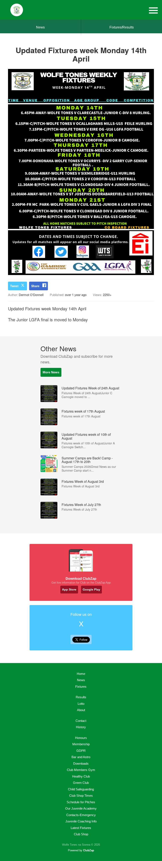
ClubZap (88, 850)
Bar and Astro (81, 757)
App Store (69, 589)
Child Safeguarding (81, 789)
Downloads (81, 763)
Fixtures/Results (121, 27)
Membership (81, 744)
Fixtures (80, 686)
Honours (81, 738)
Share (35, 286)
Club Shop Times (81, 795)
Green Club (81, 782)
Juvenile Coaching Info (81, 821)
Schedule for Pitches (81, 802)
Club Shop (81, 834)
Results (81, 697)
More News (51, 372)
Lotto (81, 703)
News (40, 27)
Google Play (91, 589)
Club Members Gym (81, 770)
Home (81, 673)
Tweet (14, 286)
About (81, 710)
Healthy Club (81, 776)
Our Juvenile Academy (81, 808)
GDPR (81, 750)
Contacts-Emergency (81, 815)
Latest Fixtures (81, 828)
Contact (81, 720)
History (81, 727)
